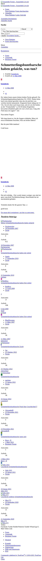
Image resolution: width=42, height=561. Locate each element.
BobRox (8, 286)
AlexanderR (9, 410)
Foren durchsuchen (21, 11)
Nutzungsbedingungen (13, 545)
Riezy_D (8, 440)
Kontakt (8, 543)
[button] (3, 4)
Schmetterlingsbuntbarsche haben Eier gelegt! (16, 316)
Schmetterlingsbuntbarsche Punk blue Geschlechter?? (19, 407)
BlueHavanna (10, 320)
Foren (7, 9)
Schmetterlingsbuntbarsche (10, 377)
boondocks (15, 74)
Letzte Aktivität (20, 15)
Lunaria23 (4, 401)
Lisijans (3, 277)
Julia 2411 (8, 470)
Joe (6, 350)
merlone (8, 380)
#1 (6, 93)
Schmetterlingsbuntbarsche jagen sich (13, 437)
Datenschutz (9, 547)
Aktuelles (8, 13)
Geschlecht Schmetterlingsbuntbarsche (14, 467)
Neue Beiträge (10, 11)
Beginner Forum (10, 444)
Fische (7, 354)
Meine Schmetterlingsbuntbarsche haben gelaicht (17, 223)
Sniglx (7, 256)
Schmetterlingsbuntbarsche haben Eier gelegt (16, 283)
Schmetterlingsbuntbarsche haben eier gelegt (16, 253)
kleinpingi (4, 341)
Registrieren (5, 51)
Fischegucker (9, 226)
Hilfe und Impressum (12, 549)
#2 (6, 191)
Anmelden (4, 47)
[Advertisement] (21, 154)
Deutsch (8, 540)
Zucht (7, 230)
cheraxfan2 (4, 371)
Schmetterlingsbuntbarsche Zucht (12, 347)
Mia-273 (8, 500)
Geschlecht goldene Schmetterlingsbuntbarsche (17, 497)
